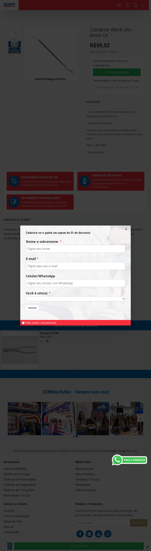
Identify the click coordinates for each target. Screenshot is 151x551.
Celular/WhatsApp (40, 276)
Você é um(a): (37, 293)
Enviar (32, 307)
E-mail (31, 258)
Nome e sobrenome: (42, 241)
